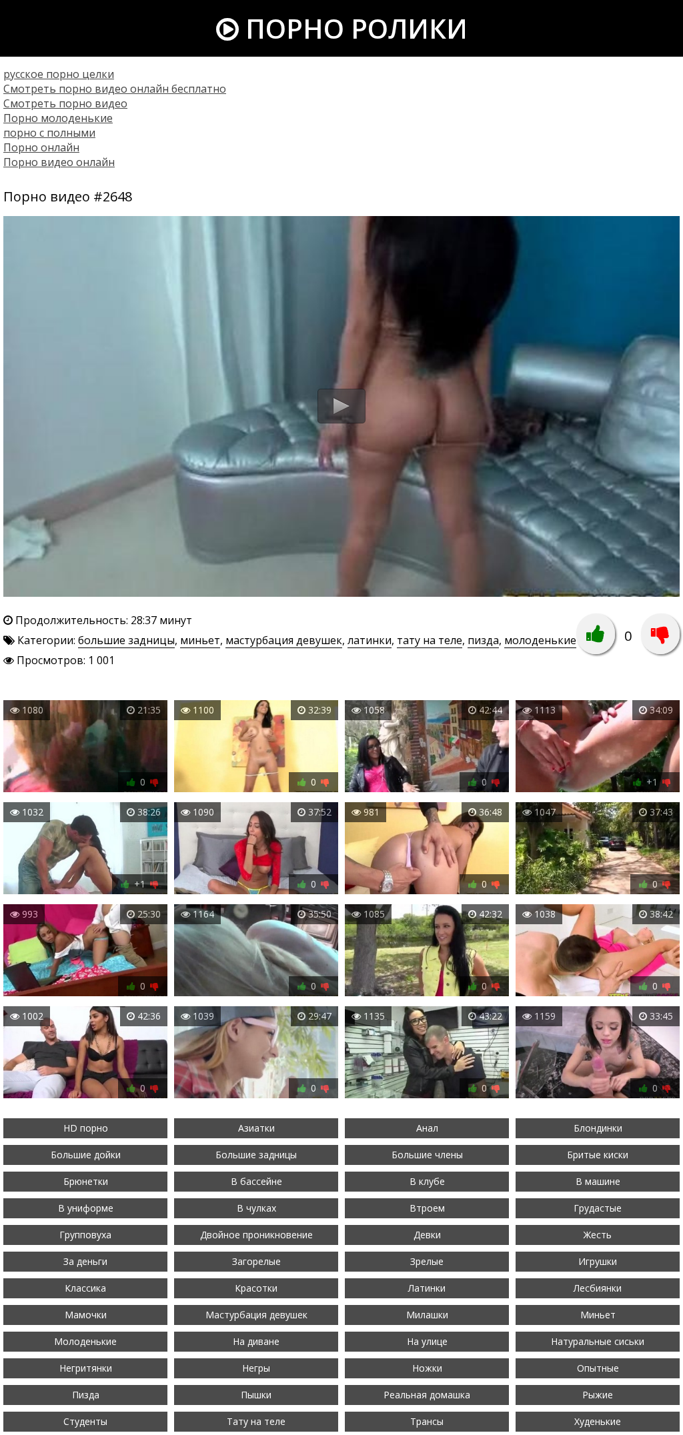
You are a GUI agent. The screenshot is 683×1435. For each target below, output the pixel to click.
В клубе (427, 1181)
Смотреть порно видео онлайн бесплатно (114, 88)
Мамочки (86, 1314)
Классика (85, 1288)
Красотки (256, 1288)
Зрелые (427, 1261)
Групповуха (85, 1234)
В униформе (85, 1208)
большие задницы (126, 640)
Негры (256, 1368)
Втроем (427, 1208)
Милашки (427, 1314)
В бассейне (256, 1181)
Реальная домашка (427, 1394)
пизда (483, 640)
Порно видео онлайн (59, 162)
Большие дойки (86, 1154)
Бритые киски (597, 1154)
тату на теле (429, 640)
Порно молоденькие (58, 118)
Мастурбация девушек (256, 1314)
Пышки (256, 1394)
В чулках (256, 1208)
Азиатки (256, 1128)
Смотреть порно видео (65, 103)
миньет (200, 640)
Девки (427, 1234)
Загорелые (256, 1261)
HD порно (85, 1128)
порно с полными (49, 132)
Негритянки (85, 1368)
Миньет (598, 1314)
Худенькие (597, 1421)
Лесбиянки (598, 1288)
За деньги (85, 1261)
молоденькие (540, 640)
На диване (256, 1341)
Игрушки (597, 1261)
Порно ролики (353, 28)
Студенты (85, 1421)
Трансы (427, 1421)
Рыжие (597, 1394)
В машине (598, 1181)
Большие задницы (256, 1154)
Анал (427, 1128)
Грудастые (598, 1208)
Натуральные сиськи (597, 1341)
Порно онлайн (41, 147)
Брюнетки (85, 1181)
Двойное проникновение (256, 1234)
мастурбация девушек (283, 640)
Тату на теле (256, 1421)
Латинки (427, 1288)
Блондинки (598, 1128)
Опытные (598, 1368)
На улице (427, 1341)
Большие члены (427, 1154)
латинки (370, 640)
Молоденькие (85, 1341)
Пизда (85, 1394)
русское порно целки (58, 74)
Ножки (427, 1368)
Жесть (598, 1234)
